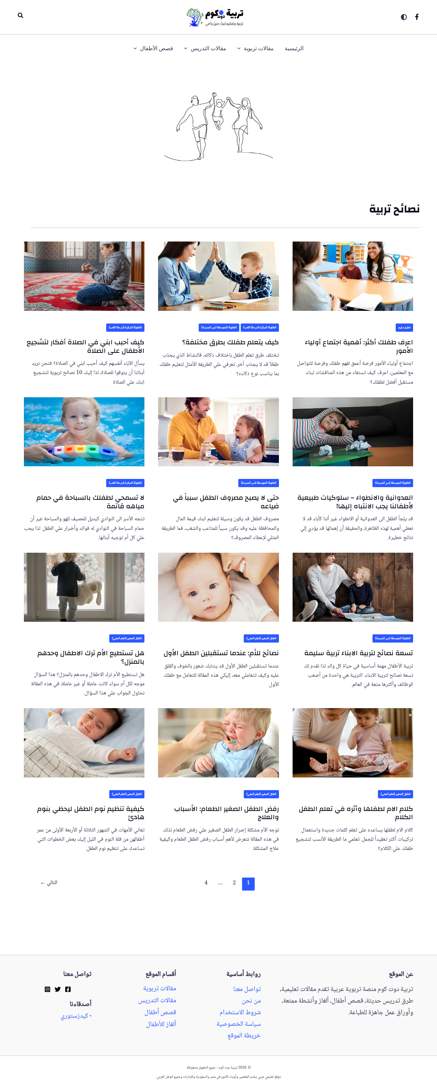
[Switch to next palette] (404, 17)
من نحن (251, 1001)
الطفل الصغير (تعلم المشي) (261, 638)
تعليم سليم (404, 327)
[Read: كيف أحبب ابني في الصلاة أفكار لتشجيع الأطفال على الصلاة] (84, 271)
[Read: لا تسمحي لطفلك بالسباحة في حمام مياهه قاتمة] (84, 427)
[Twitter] (58, 989)
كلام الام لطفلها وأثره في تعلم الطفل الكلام (356, 813)
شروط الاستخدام (240, 1013)
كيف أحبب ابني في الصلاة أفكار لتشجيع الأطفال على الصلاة (85, 346)
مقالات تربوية (159, 989)
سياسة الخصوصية (238, 1024)
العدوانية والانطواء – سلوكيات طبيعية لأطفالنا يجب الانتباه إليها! (355, 501)
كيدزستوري (74, 1016)
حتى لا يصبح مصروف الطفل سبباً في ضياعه (226, 501)
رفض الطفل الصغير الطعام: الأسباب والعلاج (226, 813)
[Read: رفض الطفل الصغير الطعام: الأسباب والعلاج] (218, 738)
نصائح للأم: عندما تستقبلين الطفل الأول (221, 653)
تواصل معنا (247, 989)
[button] (20, 17)
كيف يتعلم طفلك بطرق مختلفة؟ (230, 342)
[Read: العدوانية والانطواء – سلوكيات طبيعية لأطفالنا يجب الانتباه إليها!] (352, 427)
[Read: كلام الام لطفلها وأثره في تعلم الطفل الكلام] (352, 738)
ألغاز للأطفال (161, 1025)
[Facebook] (417, 17)
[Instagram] (47, 989)
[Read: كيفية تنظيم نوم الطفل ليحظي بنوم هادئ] (84, 738)
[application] (240, 48)
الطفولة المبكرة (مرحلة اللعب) (259, 327)
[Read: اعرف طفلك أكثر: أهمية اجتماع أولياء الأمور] (352, 271)
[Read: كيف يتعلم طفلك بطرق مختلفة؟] (218, 271)
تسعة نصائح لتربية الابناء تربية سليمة (358, 653)
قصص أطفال (160, 1013)
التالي (48, 882)
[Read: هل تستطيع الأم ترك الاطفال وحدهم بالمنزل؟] (84, 583)
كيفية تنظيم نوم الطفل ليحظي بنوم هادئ (90, 813)
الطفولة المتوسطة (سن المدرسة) (219, 327)
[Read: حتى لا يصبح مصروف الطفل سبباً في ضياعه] (218, 427)
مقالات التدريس (157, 1001)
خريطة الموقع (244, 1036)
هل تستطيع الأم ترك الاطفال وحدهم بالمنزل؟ (91, 657)
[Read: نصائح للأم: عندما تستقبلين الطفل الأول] (218, 583)
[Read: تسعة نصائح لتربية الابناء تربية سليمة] (352, 583)
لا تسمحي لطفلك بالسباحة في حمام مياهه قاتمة (90, 501)
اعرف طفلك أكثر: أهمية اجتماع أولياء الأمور (359, 346)
